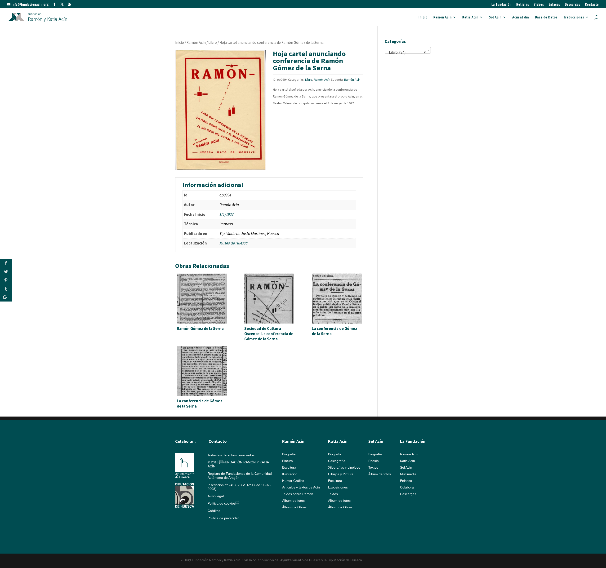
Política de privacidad (224, 518)
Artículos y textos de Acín (301, 487)
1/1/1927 (226, 214)
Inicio (423, 17)
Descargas (572, 5)
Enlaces (554, 5)
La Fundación (501, 5)
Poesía (373, 461)
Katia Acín (470, 17)
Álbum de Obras (294, 507)
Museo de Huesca (233, 243)
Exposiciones (338, 487)
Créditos (214, 511)
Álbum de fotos (293, 500)
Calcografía (336, 461)
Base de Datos (546, 17)
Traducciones (573, 17)
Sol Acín (495, 17)
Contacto (592, 5)
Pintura (287, 461)
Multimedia (408, 474)
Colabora (407, 487)
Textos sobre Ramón (297, 494)
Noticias (522, 5)
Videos (539, 5)
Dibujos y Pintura (340, 474)
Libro (212, 42)
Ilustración (290, 474)
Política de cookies (223, 503)
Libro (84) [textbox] (406, 52)
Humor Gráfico (293, 481)
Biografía (289, 454)
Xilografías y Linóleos (344, 467)
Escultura (289, 467)
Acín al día (520, 17)
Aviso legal (216, 496)
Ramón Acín (442, 17)
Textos (333, 494)
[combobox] (408, 50)
